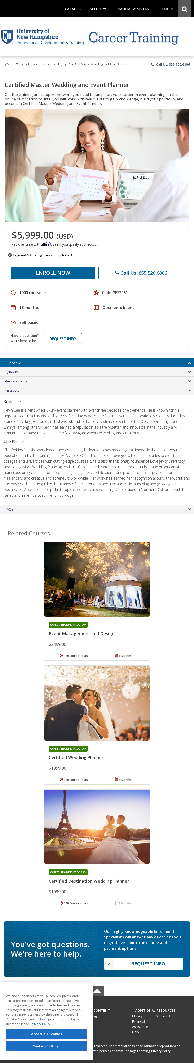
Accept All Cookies (46, 1034)
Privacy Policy (161, 1051)
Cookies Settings (47, 1046)
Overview (13, 362)
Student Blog (165, 1016)
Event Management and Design (82, 633)
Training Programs (28, 64)
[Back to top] (97, 1009)
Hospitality (55, 64)
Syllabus (11, 371)
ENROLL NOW (53, 272)
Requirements (16, 381)
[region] (46, 1021)
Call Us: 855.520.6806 (170, 64)
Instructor (13, 390)
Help (135, 1032)
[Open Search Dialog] (184, 8)
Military (137, 1016)
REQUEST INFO (63, 338)
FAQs (9, 509)
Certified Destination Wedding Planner (89, 881)
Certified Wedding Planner (76, 757)
